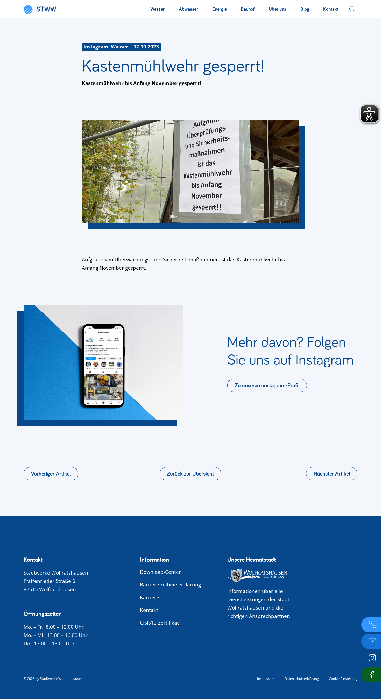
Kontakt (330, 9)
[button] (352, 9)
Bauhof (248, 9)
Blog (304, 9)
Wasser (157, 9)
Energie (219, 9)
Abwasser (188, 9)
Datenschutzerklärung (302, 678)
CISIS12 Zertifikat (159, 622)
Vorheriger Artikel (51, 473)
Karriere (149, 597)
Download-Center (160, 572)
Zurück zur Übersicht (190, 473)
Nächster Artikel (332, 473)
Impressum (266, 678)
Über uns (277, 9)
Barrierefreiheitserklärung (170, 584)
